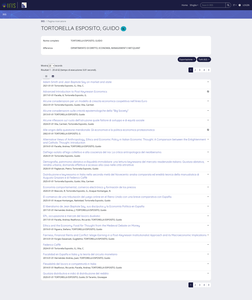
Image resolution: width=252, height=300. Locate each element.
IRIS (43, 21)
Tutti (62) (203, 59)
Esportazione (186, 59)
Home (185, 5)
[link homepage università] (24, 5)
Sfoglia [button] (193, 5)
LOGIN (246, 5)
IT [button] (234, 5)
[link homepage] (10, 5)
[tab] (46, 76)
